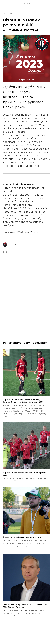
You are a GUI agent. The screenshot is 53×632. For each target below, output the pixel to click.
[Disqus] (26, 295)
